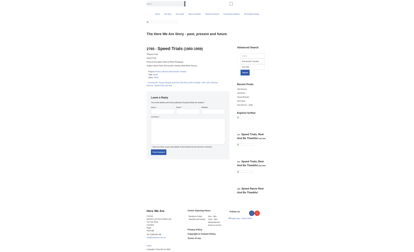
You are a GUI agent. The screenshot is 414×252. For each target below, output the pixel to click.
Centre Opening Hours (199, 210)
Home (157, 14)
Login (149, 246)
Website (205, 107)
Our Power (241, 101)
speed (155, 74)
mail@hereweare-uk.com (156, 237)
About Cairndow (194, 14)
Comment (155, 117)
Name (154, 107)
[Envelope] (257, 213)
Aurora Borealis (243, 97)
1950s (156, 77)
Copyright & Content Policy (202, 234)
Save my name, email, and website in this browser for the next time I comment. (182, 147)
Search (245, 73)
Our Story (167, 14)
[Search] (184, 3)
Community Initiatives (231, 14)
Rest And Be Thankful (177, 72)
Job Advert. (241, 93)
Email (179, 107)
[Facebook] (251, 213)
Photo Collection (161, 72)
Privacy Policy (195, 229)
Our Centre (180, 14)
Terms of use (194, 238)
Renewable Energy (251, 14)
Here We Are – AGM (244, 105)
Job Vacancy (242, 89)
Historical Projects (212, 14)
